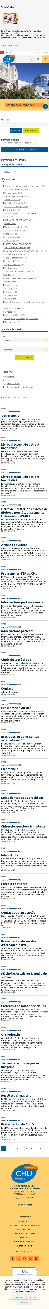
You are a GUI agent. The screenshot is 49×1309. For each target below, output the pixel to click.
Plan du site (25, 1237)
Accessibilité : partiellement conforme (25, 1225)
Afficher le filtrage (45, 106)
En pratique (9, 769)
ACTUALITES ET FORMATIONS (17, 220)
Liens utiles (9, 234)
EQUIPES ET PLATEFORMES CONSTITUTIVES (24, 251)
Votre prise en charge (14, 227)
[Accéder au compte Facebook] (12, 1258)
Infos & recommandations (16, 206)
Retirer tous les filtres (25, 149)
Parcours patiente (14, 883)
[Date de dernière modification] (20, 387)
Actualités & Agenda (13, 203)
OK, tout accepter (17, 1297)
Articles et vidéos (14, 544)
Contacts (8, 312)
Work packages (11, 268)
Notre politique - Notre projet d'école (21, 318)
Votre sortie (10, 415)
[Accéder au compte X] (18, 1258)
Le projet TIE (10, 261)
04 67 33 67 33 (26, 1205)
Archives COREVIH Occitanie (17, 271)
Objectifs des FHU (12, 264)
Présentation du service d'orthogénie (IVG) (18, 943)
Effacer (16, 130)
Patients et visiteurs (13, 189)
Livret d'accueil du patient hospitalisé (20, 446)
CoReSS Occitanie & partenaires (18, 278)
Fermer (45, 6)
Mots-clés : (5, 120)
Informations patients (17, 631)
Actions (7, 275)
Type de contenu (12, 383)
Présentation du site (16, 708)
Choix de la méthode (16, 659)
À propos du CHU (12, 199)
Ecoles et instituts (12, 315)
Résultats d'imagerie (16, 1095)
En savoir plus (11, 45)
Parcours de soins (12, 285)
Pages (7, 171)
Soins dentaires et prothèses (22, 797)
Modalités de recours (13, 308)
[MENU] (45, 59)
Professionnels (10, 193)
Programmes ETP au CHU (19, 573)
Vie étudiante (10, 322)
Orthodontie (10, 1034)
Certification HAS (25, 1246)
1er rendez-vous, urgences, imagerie (20, 1065)
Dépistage (9, 288)
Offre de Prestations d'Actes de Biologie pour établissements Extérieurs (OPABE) (24, 512)
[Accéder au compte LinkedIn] (36, 1258)
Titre (6, 380)
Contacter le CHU (26, 1198)
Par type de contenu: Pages (16, 143)
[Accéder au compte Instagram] (30, 1258)
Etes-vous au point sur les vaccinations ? (20, 738)
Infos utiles (9, 855)
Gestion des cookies (25, 1251)
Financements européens (25, 1242)
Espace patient (25, 1217)
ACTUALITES (9, 241)
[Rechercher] (38, 59)
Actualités (8, 295)
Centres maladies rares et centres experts (22, 186)
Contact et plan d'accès (18, 912)
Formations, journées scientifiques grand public (25, 302)
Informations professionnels (22, 602)
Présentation (10, 223)
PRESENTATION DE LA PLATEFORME (20, 213)
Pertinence (9, 377)
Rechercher (32, 130)
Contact (7, 688)
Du (4, 337)
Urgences (8, 52)
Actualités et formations (15, 254)
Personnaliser (24, 1302)
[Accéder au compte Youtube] (24, 1258)
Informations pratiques (14, 230)
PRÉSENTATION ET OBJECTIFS (17, 244)
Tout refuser (33, 1297)
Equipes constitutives (14, 258)
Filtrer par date (25, 357)
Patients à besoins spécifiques (23, 1006)
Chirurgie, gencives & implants (23, 826)
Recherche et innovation (15, 196)
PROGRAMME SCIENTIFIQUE (17, 247)
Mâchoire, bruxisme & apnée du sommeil (24, 975)
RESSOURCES (10, 210)
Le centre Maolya (12, 237)
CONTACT (8, 217)
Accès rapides (43, 52)
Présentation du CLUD (17, 1124)
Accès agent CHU (25, 1221)
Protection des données (25, 1233)
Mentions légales (25, 1229)
